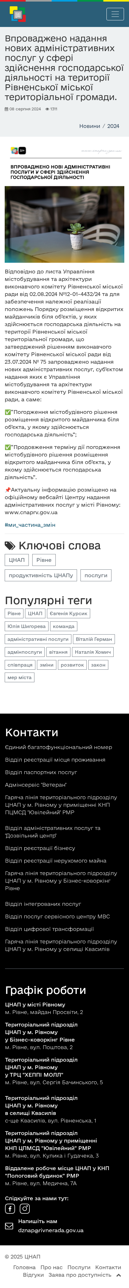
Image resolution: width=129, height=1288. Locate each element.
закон (98, 665)
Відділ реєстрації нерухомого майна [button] (56, 860)
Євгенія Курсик (68, 613)
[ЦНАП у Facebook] (11, 1212)
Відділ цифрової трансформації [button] (50, 929)
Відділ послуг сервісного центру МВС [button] (58, 916)
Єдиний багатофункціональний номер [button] (59, 747)
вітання (58, 652)
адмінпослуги (25, 652)
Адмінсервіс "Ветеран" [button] (36, 785)
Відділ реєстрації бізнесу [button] (41, 848)
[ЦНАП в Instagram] (25, 1212)
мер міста (20, 677)
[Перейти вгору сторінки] (118, 1275)
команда (64, 626)
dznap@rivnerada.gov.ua (51, 1230)
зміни (47, 665)
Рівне (44, 560)
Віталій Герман (94, 639)
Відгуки (33, 1275)
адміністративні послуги (38, 639)
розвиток (72, 665)
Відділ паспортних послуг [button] (42, 772)
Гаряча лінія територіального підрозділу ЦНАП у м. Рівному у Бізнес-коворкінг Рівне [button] (61, 880)
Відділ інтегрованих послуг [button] (44, 904)
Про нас (51, 1267)
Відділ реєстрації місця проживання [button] (56, 760)
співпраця (20, 665)
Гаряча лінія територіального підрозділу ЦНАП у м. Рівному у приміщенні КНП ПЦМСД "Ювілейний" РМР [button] (61, 804)
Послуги (78, 1267)
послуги (96, 575)
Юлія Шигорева (27, 626)
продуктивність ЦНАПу (41, 575)
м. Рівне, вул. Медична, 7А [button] (57, 1175)
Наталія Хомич (93, 652)
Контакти (108, 1267)
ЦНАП (17, 560)
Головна (24, 1267)
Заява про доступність (80, 1275)
